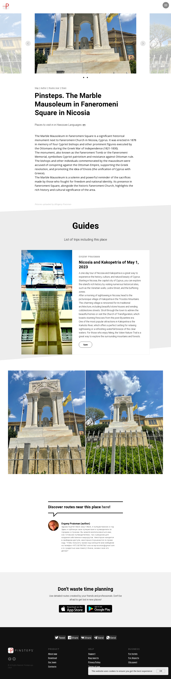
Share (63, 88)
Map (37, 88)
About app (52, 654)
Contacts (52, 667)
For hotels (132, 654)
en (84, 124)
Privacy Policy (94, 662)
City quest (132, 662)
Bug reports (93, 658)
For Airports (133, 658)
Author (44, 88)
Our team (52, 662)
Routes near (54, 88)
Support (91, 654)
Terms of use (94, 667)
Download (52, 658)
